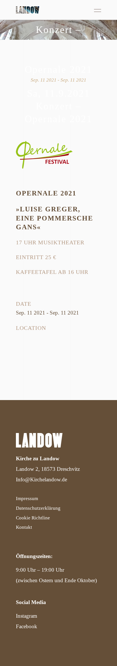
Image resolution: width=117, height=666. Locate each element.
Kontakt (24, 527)
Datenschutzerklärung (38, 508)
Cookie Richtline (33, 518)
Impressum (27, 498)
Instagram (26, 616)
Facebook (26, 626)
